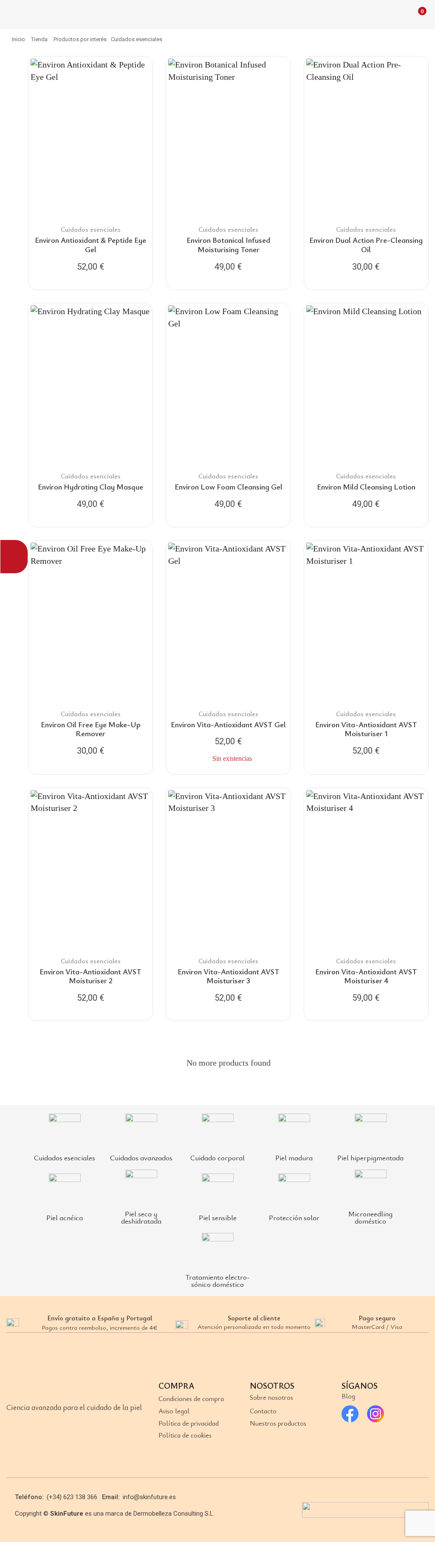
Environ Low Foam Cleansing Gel (228, 486)
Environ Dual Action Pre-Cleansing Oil (366, 244)
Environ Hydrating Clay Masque (90, 486)
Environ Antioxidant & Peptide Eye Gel (90, 244)
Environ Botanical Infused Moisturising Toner (228, 244)
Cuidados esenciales (91, 229)
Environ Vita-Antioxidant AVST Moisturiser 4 (366, 976)
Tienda (39, 39)
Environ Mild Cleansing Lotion (366, 486)
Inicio (18, 39)
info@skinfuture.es (149, 1497)
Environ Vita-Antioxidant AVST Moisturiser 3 (229, 976)
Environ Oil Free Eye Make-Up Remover (91, 729)
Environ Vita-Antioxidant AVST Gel (228, 724)
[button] (14, 14)
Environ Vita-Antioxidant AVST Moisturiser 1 (366, 729)
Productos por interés (80, 39)
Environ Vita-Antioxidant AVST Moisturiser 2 (90, 976)
